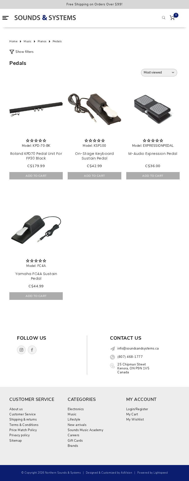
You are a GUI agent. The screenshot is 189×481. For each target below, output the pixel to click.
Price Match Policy (23, 430)
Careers (73, 435)
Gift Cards (75, 440)
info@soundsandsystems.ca (138, 348)
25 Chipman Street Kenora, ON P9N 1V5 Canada (133, 368)
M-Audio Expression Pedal (152, 153)
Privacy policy (19, 435)
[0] (172, 18)
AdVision (126, 473)
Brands (73, 446)
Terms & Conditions (23, 425)
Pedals (57, 41)
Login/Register (137, 409)
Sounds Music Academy (85, 430)
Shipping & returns (23, 419)
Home (13, 41)
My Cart (132, 414)
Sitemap (15, 440)
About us (16, 409)
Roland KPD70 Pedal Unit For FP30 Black (36, 156)
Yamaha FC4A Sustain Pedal (36, 276)
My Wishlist (135, 419)
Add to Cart (36, 176)
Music (28, 41)
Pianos (42, 41)
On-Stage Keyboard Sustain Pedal (94, 156)
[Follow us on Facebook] (32, 350)
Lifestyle (74, 419)
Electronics (76, 409)
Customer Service (22, 414)
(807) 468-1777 (130, 357)
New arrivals (77, 425)
